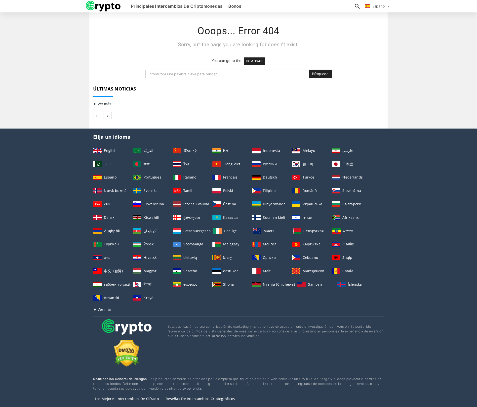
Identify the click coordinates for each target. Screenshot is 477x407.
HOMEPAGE (254, 61)
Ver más (104, 104)
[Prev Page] (97, 115)
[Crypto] (127, 331)
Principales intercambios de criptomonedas (176, 6)
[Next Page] (108, 115)
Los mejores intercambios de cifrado (127, 398)
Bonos (234, 6)
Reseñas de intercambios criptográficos (200, 398)
